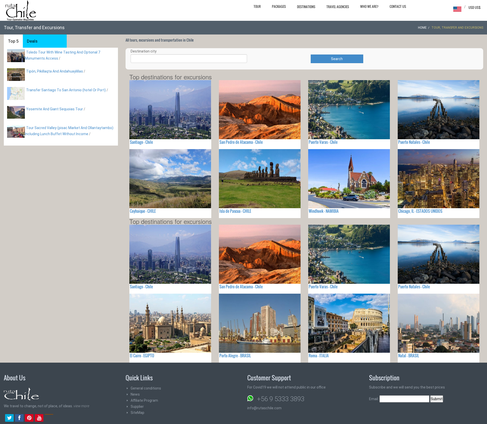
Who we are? (369, 6)
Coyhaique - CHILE (143, 211)
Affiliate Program (144, 400)
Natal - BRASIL (408, 355)
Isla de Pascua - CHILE (235, 211)
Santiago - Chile (141, 142)
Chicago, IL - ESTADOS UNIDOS (420, 211)
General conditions (146, 388)
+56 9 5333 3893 (280, 399)
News (135, 394)
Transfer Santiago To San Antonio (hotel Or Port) (66, 90)
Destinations (306, 6)
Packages (279, 6)
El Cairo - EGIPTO (142, 355)
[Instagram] (49, 418)
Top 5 (13, 41)
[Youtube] (39, 418)
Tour (257, 6)
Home (422, 27)
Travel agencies (337, 6)
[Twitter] (9, 418)
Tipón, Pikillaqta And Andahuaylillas (54, 71)
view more (81, 406)
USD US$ (474, 7)
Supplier (137, 406)
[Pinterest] (29, 418)
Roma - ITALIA (319, 355)
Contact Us (398, 6)
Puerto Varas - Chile (323, 142)
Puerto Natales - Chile (414, 142)
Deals (32, 41)
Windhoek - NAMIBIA (324, 211)
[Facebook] (19, 418)
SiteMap (137, 413)
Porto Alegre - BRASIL (235, 355)
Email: (374, 399)
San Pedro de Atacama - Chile (241, 142)
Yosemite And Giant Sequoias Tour (54, 109)
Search (337, 59)
